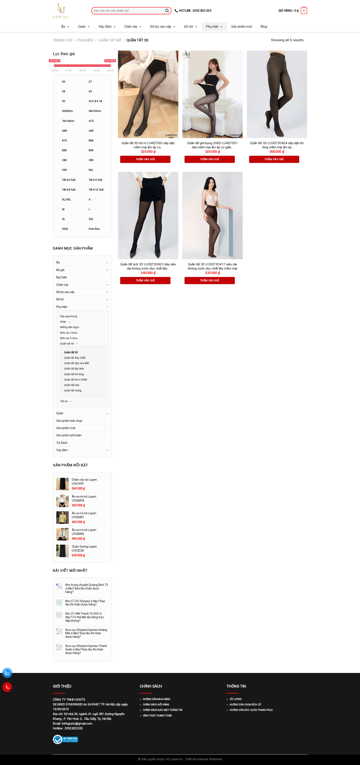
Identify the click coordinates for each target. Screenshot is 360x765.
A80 (64, 130)
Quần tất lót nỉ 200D (75, 379)
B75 (64, 140)
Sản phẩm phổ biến (68, 435)
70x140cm (68, 120)
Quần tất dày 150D (75, 357)
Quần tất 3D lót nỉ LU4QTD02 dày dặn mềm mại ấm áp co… (148, 145)
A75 (91, 120)
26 (63, 81)
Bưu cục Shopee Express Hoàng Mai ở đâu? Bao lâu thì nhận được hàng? (86, 633)
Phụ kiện (212, 27)
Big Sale (61, 277)
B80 (91, 140)
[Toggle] (107, 262)
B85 (64, 150)
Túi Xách (62, 442)
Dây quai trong (68, 316)
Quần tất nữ (110, 40)
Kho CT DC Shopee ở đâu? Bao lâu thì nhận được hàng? (85, 602)
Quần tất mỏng (72, 390)
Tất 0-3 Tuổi (68, 179)
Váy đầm (105, 27)
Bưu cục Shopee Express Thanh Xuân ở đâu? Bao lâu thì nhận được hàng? (86, 649)
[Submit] (167, 10)
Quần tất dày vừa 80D (76, 363)
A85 (91, 130)
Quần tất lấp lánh (74, 368)
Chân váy (130, 27)
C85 (91, 160)
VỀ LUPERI (236, 699)
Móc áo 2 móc (69, 332)
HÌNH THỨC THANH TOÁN (157, 715)
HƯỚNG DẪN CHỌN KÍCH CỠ (245, 704)
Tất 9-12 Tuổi (96, 189)
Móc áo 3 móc (69, 338)
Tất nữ (64, 401)
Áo (63, 27)
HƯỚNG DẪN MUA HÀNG (156, 699)
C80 (64, 160)
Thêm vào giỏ (145, 159)
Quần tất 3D (71, 352)
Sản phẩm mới (241, 27)
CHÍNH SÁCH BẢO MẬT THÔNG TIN (162, 710)
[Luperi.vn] (69, 10)
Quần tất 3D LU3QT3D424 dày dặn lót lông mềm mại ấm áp (277, 145)
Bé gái (60, 270)
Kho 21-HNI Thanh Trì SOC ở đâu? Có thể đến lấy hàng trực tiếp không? (84, 617)
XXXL (65, 228)
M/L (91, 169)
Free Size (94, 228)
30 (63, 101)
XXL (91, 219)
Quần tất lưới (71, 385)
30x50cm (67, 110)
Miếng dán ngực (69, 327)
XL (63, 219)
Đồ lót (188, 27)
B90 (91, 150)
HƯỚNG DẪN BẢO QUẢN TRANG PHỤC (251, 710)
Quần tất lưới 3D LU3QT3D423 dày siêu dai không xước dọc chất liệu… (148, 266)
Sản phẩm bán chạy (69, 420)
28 (63, 91)
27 (90, 81)
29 (90, 91)
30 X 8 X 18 (95, 101)
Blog (263, 27)
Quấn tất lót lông (74, 374)
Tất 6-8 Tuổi (68, 189)
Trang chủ (62, 40)
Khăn (63, 321)
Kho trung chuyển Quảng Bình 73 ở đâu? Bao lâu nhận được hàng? (86, 588)
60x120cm (95, 110)
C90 (64, 169)
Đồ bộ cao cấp (160, 27)
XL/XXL (66, 199)
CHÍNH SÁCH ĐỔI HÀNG (156, 704)
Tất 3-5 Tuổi (95, 179)
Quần (82, 27)
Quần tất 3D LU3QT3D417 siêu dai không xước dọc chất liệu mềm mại (212, 266)
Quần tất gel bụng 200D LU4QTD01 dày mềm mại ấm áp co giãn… (212, 145)
